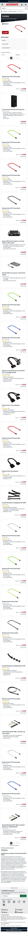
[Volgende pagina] (19, 58)
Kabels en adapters (13, 11)
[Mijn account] (22, 4)
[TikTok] (14, 901)
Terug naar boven (14, 887)
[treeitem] (14, 48)
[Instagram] (9, 901)
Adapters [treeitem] (4, 40)
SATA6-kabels (4, 850)
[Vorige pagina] (8, 58)
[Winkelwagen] (25, 4)
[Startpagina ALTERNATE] (12, 4)
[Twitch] (24, 901)
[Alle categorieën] (2, 4)
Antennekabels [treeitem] (5, 44)
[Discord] (4, 904)
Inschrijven (23, 896)
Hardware (5, 11)
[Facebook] (4, 901)
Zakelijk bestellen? (14, 1)
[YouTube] (19, 901)
